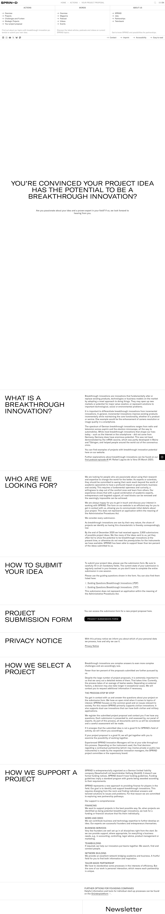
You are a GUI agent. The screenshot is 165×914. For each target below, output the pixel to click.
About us (137, 8)
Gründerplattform (99, 893)
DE (160, 2)
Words (82, 8)
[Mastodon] (20, 37)
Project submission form (102, 619)
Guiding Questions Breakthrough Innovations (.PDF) (113, 583)
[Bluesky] (16, 37)
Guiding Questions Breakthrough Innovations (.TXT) (113, 587)
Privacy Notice (92, 646)
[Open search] (155, 2)
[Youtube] (10, 37)
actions (27, 8)
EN (163, 2)
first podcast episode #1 (97, 459)
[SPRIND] (31, 3)
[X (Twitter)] (13, 37)
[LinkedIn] (3, 37)
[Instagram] (6, 37)
